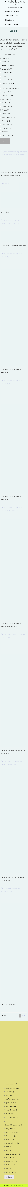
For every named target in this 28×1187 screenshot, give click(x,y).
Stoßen (6, 121)
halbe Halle (7, 80)
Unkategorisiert (8, 54)
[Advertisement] (14, 1037)
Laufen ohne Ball (8, 106)
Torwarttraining (8, 83)
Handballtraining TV (14, 3)
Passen (5, 110)
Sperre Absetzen (8, 117)
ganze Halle (7, 69)
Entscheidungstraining (10, 88)
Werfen (5, 132)
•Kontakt (21, 1185)
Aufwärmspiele (8, 65)
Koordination (7, 95)
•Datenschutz (15, 1185)
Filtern (5, 141)
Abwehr (5, 58)
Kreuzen (6, 103)
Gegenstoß (6, 92)
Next (25, 1015)
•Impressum (7, 1185)
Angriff (5, 62)
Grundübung (7, 76)
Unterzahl (6, 128)
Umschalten (7, 124)
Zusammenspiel (8, 135)
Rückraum (6, 114)
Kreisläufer (6, 99)
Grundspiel (6, 73)
